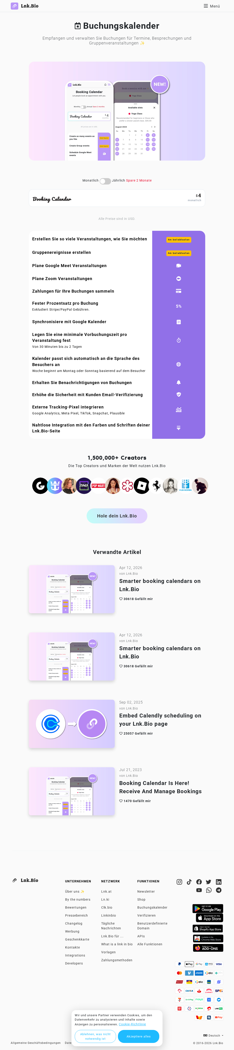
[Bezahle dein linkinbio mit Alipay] (209, 965)
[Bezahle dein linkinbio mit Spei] (218, 992)
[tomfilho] (200, 485)
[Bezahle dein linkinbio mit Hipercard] (180, 983)
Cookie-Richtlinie (132, 1024)
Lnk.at (106, 891)
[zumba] (84, 485)
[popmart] (98, 485)
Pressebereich (76, 915)
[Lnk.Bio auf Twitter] (209, 883)
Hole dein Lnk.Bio (117, 516)
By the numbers (77, 899)
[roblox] (142, 485)
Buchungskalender (152, 907)
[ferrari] (156, 485)
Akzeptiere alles (139, 1036)
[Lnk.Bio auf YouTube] (199, 891)
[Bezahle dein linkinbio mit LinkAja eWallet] (180, 1010)
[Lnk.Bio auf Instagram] (180, 883)
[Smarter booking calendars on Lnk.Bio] (72, 590)
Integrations (75, 955)
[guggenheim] (40, 485)
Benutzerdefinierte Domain (152, 926)
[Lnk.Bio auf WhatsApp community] (209, 891)
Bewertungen (76, 907)
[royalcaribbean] (55, 485)
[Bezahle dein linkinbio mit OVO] (190, 1010)
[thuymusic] (171, 485)
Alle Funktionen (149, 944)
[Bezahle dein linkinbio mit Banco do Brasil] (218, 983)
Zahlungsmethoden (117, 960)
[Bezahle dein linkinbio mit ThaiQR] (209, 1019)
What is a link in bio (117, 944)
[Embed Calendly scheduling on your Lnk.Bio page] (72, 725)
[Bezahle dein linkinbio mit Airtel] (209, 1010)
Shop (141, 899)
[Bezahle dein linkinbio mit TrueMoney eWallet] (200, 1019)
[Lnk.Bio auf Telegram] (219, 891)
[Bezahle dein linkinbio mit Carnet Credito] (209, 992)
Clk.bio (106, 907)
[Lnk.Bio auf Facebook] (199, 883)
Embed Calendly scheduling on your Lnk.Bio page (160, 719)
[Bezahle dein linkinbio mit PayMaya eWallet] (200, 1001)
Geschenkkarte (77, 939)
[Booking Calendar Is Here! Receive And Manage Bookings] (72, 792)
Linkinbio (108, 915)
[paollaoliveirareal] (113, 485)
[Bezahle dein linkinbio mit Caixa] (190, 992)
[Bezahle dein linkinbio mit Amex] (200, 974)
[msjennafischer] (69, 485)
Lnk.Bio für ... (112, 936)
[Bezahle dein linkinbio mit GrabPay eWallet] (190, 1001)
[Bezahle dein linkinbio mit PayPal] (180, 965)
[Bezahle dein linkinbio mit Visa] (218, 965)
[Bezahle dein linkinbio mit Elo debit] (200, 983)
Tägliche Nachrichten (111, 926)
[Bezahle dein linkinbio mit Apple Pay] (190, 965)
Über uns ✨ (75, 891)
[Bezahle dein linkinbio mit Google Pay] (200, 965)
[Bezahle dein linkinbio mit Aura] (190, 983)
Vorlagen (108, 952)
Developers (74, 963)
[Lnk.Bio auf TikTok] (189, 883)
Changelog (73, 923)
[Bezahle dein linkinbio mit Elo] (209, 974)
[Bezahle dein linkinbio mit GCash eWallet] (209, 1001)
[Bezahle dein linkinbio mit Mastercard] (180, 974)
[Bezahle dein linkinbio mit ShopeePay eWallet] (218, 1019)
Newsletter (146, 891)
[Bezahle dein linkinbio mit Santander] (200, 992)
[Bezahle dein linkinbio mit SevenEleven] (180, 1001)
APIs (141, 936)
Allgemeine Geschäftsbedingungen (36, 1043)
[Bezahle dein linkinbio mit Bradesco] (180, 992)
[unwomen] (185, 485)
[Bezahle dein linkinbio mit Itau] (209, 983)
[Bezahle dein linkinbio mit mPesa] (200, 1010)
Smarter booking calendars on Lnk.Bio (160, 585)
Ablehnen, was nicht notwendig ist (95, 1036)
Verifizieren (146, 915)
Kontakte (72, 947)
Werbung (72, 931)
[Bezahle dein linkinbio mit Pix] (218, 974)
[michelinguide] (127, 485)
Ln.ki (105, 899)
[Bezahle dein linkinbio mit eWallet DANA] (218, 1001)
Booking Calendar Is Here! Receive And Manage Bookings (160, 787)
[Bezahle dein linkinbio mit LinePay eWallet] (218, 1010)
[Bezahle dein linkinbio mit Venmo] (190, 974)
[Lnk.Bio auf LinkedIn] (219, 883)
